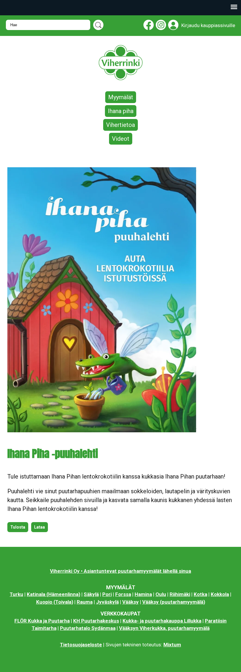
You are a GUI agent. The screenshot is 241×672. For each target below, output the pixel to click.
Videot (120, 138)
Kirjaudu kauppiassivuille (208, 25)
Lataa (39, 527)
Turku (16, 594)
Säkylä (91, 594)
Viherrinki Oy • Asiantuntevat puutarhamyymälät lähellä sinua (120, 571)
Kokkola (220, 594)
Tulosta (17, 527)
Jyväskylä (107, 602)
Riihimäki (180, 594)
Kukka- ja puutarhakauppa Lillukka (162, 621)
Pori (107, 594)
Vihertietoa (120, 124)
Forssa (123, 594)
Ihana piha (120, 111)
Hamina (143, 594)
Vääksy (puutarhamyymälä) (173, 602)
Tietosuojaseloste (81, 645)
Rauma (85, 602)
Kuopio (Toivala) (54, 602)
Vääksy (130, 602)
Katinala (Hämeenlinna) (53, 594)
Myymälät (120, 97)
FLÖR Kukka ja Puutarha (42, 621)
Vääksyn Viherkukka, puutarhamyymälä (164, 628)
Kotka (200, 594)
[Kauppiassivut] (172, 26)
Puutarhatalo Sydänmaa (88, 628)
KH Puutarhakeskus (96, 621)
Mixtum (172, 645)
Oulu (160, 594)
